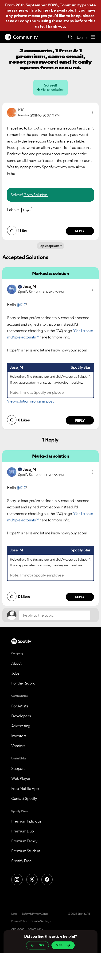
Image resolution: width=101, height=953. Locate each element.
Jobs (15, 673)
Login (27, 210)
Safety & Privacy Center (35, 914)
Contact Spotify (24, 798)
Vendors (18, 745)
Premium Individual (26, 821)
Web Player (20, 778)
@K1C (21, 304)
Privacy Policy (19, 921)
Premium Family (24, 841)
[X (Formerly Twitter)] (32, 879)
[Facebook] (47, 879)
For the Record (23, 683)
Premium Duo (22, 831)
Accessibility (35, 929)
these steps (63, 20)
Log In (81, 37)
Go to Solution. (35, 194)
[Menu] (92, 37)
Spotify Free (21, 860)
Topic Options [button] (49, 245)
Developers (21, 716)
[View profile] (11, 112)
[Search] (70, 37)
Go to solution (52, 89)
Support (18, 768)
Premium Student (25, 850)
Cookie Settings (41, 921)
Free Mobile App (25, 788)
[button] (92, 112)
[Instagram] (17, 879)
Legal (14, 914)
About (16, 663)
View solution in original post (30, 401)
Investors (19, 735)
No (41, 945)
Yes (59, 945)
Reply (80, 231)
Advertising (20, 725)
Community (25, 37)
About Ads (17, 929)
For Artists (19, 706)
